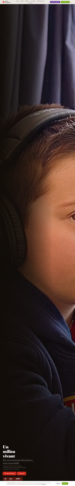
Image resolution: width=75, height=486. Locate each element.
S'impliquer (30, 3)
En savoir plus (43, 484)
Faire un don (21, 473)
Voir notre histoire (11, 473)
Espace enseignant (55, 2)
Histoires (27, 1)
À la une (17, 1)
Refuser (58, 483)
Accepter (65, 483)
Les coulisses (32, 1)
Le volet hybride (65, 2)
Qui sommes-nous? (41, 1)
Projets (22, 1)
